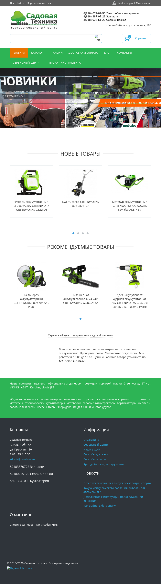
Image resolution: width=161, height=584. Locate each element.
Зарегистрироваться (39, 3)
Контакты (125, 52)
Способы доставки (95, 454)
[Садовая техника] (34, 20)
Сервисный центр (26, 62)
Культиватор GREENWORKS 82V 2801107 (80, 204)
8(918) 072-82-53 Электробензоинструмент (111, 13)
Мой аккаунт (125, 3)
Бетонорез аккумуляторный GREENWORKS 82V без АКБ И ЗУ (31, 301)
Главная (19, 52)
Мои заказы (143, 3)
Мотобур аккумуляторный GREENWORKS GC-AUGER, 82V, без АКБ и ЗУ (129, 205)
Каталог (37, 52)
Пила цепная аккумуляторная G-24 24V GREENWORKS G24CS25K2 (80, 299)
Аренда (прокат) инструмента (103, 464)
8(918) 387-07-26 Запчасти (100, 16)
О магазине (91, 439)
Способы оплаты (94, 459)
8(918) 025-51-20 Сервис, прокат (104, 19)
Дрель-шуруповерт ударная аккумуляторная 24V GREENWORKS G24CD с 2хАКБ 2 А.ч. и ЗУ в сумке (130, 301)
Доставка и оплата (83, 52)
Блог (107, 52)
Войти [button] (20, 3)
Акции (58, 52)
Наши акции (91, 449)
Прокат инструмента (65, 62)
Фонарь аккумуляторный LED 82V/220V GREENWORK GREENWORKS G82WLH (31, 205)
